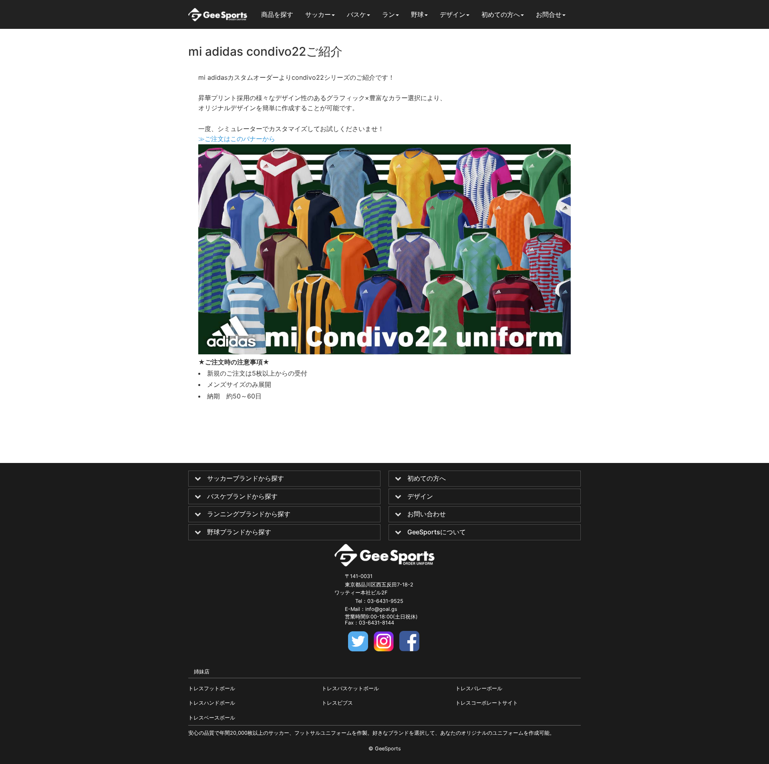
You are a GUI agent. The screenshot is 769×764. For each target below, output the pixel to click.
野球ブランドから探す (239, 532)
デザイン (420, 496)
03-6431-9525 (385, 601)
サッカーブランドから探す (245, 478)
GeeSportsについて (436, 532)
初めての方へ (426, 478)
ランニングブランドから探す (248, 514)
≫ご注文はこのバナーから (236, 139)
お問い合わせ (426, 514)
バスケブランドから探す (242, 496)
